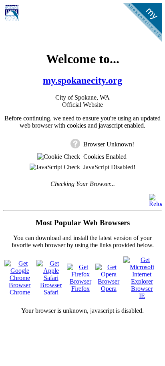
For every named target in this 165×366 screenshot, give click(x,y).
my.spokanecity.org (82, 80)
